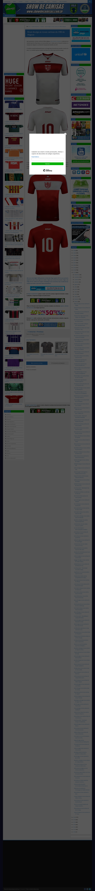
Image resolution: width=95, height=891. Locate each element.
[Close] (65, 134)
